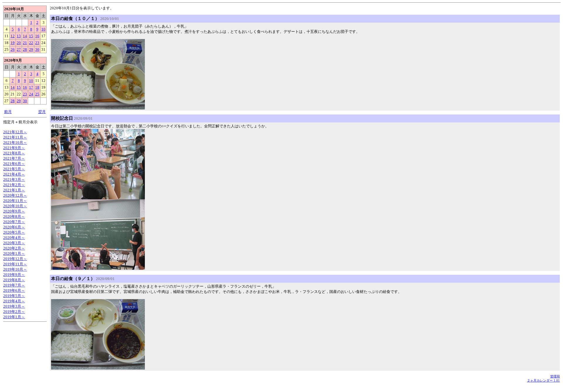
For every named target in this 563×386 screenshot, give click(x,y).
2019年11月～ (15, 264)
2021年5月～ (14, 169)
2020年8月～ (14, 216)
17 (31, 87)
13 (19, 36)
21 (25, 43)
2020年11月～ (15, 200)
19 (13, 43)
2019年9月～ (14, 274)
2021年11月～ (15, 137)
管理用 (555, 376)
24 (31, 94)
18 (37, 87)
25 (37, 94)
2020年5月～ (14, 232)
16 (37, 36)
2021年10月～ (15, 142)
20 (19, 43)
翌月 (42, 111)
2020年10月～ (15, 206)
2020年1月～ (14, 253)
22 (31, 43)
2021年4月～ (14, 174)
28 (25, 49)
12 (13, 36)
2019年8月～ (14, 280)
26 (13, 49)
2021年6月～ (14, 163)
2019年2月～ (14, 311)
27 (19, 49)
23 (37, 43)
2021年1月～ (14, 190)
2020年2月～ (14, 248)
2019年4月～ (14, 301)
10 (43, 29)
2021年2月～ (14, 185)
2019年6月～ (14, 290)
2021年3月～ (14, 179)
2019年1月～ (14, 317)
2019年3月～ (14, 306)
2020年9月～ (14, 211)
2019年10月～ (15, 269)
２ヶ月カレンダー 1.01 (543, 380)
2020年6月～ (14, 227)
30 (37, 49)
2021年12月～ (15, 132)
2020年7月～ (14, 222)
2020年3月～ (14, 243)
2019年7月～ (14, 285)
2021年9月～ (14, 148)
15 (31, 36)
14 (25, 36)
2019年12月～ (15, 259)
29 (31, 49)
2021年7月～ (14, 158)
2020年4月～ (14, 237)
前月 (8, 111)
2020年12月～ (15, 195)
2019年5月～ (14, 296)
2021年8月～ (14, 153)
